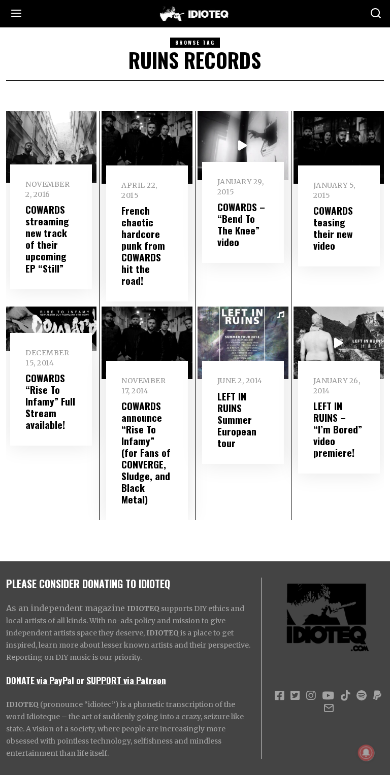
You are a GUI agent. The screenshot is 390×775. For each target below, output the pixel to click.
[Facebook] (279, 696)
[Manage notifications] (366, 753)
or (80, 680)
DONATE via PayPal (40, 680)
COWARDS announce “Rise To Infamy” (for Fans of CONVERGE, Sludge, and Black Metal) (146, 452)
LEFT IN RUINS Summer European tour (236, 419)
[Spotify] (361, 696)
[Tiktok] (345, 696)
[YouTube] (328, 696)
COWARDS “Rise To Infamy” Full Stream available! (50, 401)
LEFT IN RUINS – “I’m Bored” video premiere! (337, 429)
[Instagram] (311, 696)
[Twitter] (295, 696)
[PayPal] (377, 696)
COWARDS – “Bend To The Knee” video (241, 224)
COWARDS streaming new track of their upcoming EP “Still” (47, 238)
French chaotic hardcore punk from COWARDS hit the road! (143, 245)
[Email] (329, 708)
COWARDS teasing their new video (333, 228)
